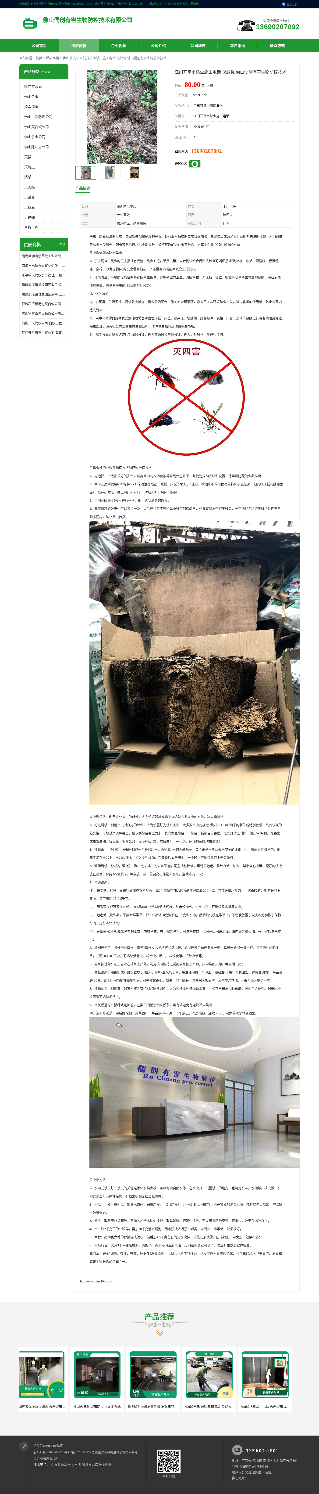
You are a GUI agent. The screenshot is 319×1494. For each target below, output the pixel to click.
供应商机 (78, 46)
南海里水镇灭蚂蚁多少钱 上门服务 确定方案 (44, 265)
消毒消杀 (31, 107)
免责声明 (74, 1464)
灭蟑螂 (29, 217)
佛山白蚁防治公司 (38, 117)
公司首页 (39, 46)
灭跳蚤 (29, 197)
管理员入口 (90, 1464)
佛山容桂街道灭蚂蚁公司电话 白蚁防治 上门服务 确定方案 (44, 313)
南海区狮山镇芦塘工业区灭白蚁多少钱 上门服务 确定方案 (44, 256)
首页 (39, 58)
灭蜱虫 (29, 167)
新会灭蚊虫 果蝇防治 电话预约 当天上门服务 (277, 1406)
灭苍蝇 (29, 187)
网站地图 (105, 1464)
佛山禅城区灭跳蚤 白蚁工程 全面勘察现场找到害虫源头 (229, 1406)
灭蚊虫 (29, 207)
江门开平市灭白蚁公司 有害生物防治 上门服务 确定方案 (44, 333)
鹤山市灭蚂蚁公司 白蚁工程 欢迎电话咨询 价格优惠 (44, 323)
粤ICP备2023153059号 (79, 1452)
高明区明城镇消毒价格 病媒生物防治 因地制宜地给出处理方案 (66, 1406)
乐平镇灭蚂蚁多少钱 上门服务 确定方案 (44, 275)
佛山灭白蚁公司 (36, 127)
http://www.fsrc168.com (96, 1281)
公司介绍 (158, 46)
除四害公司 (33, 87)
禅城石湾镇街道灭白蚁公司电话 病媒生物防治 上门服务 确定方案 (44, 304)
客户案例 (237, 46)
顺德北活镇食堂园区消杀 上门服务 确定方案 (44, 294)
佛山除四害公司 (36, 147)
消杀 (27, 177)
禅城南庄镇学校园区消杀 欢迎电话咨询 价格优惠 (44, 285)
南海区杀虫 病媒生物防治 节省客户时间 (105, 1406)
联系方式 (277, 46)
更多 (62, 245)
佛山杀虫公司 (34, 137)
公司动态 (198, 46)
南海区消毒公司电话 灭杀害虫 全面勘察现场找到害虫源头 (174, 1406)
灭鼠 (27, 157)
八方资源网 (59, 1464)
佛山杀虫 (69, 58)
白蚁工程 (31, 227)
